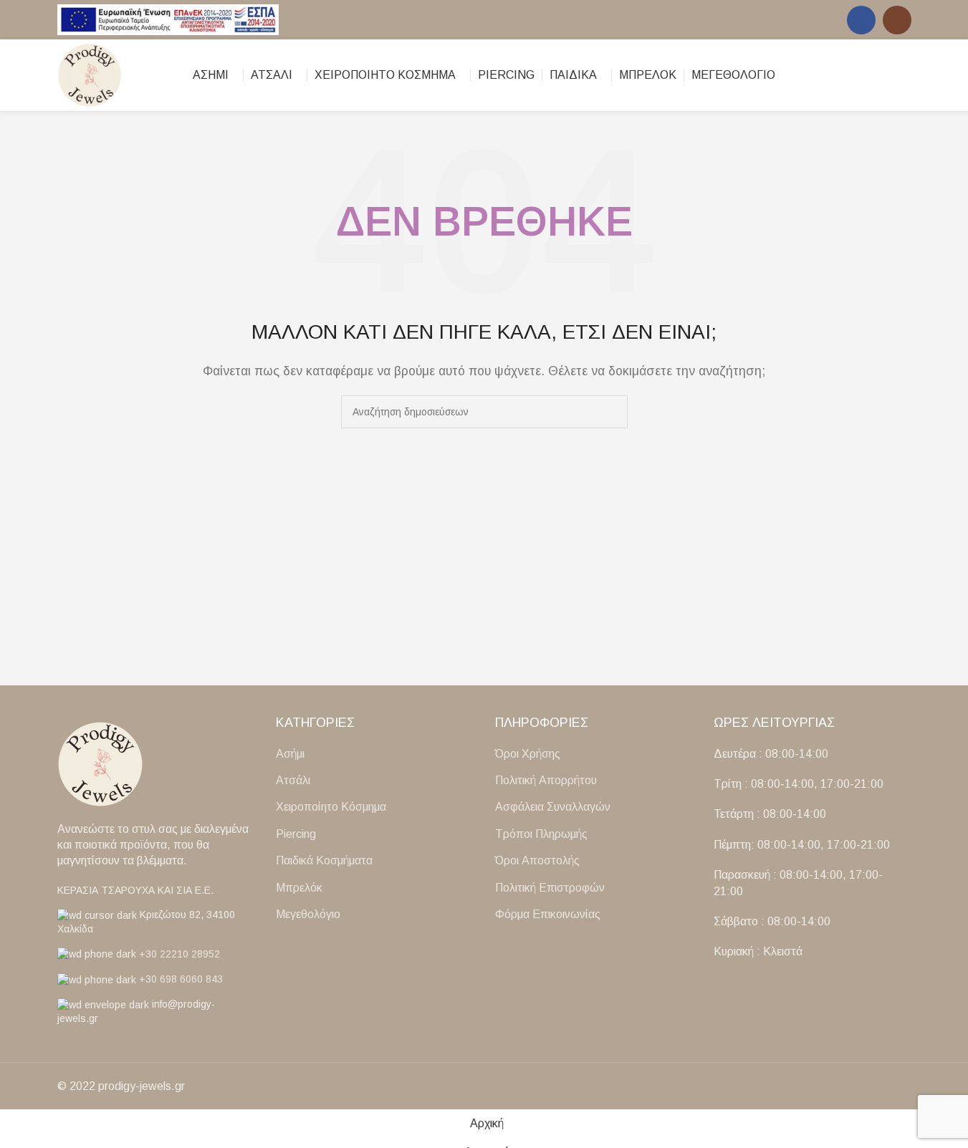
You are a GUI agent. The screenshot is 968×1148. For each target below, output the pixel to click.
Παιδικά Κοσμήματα (324, 860)
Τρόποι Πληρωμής (541, 834)
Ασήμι (290, 754)
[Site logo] (168, 19)
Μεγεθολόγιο (308, 914)
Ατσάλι (293, 780)
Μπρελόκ (299, 888)
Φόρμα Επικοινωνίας (547, 914)
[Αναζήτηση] (880, 75)
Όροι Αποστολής (537, 860)
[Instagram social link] (897, 20)
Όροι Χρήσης (527, 754)
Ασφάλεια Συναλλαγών (552, 807)
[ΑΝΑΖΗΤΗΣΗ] (611, 411)
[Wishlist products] (906, 75)
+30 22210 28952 (179, 954)
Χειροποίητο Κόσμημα (331, 807)
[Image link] (100, 763)
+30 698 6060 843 (181, 979)
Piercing (296, 834)
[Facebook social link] (861, 20)
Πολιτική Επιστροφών (550, 888)
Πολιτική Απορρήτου (546, 780)
